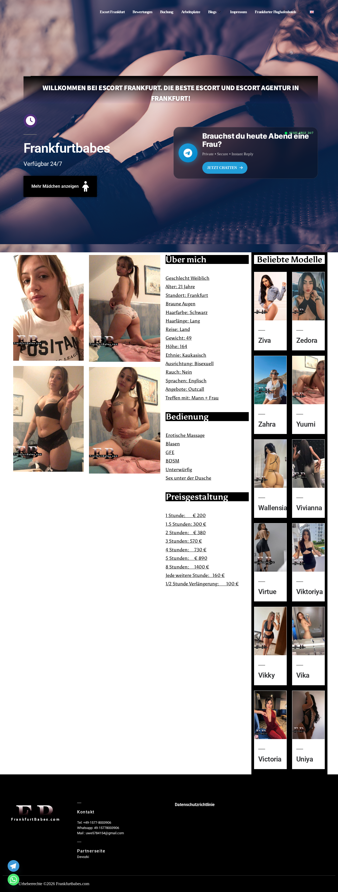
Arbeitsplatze (190, 12)
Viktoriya (309, 592)
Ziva (264, 340)
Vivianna (309, 508)
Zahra (266, 424)
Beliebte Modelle (289, 259)
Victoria (269, 759)
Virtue (267, 592)
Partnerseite (91, 851)
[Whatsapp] (13, 879)
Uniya (304, 759)
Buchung (166, 12)
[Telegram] (13, 866)
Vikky (266, 675)
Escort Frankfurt (112, 12)
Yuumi (305, 424)
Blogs (212, 12)
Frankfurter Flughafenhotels (275, 12)
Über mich (186, 259)
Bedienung (187, 417)
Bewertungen (142, 12)
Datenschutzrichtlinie (195, 804)
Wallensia (272, 508)
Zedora (306, 340)
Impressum (238, 12)
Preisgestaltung (197, 497)
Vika (302, 675)
